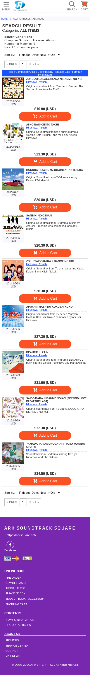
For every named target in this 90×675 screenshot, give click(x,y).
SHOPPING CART (16, 604)
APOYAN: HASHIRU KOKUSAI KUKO (49, 306)
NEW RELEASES (15, 582)
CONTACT (11, 650)
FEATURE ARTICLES (18, 625)
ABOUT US (12, 640)
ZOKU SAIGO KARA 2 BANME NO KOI (50, 261)
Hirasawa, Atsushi (36, 82)
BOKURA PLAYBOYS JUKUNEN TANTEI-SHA (54, 170)
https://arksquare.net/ (21, 535)
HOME (20, 5)
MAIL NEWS (12, 656)
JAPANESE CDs (15, 593)
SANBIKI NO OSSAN (39, 215)
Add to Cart (48, 116)
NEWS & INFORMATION (19, 619)
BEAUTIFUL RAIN (37, 352)
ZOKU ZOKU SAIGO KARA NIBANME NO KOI (54, 79)
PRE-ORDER (13, 577)
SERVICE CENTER (17, 645)
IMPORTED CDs (15, 588)
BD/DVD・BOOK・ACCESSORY (25, 598)
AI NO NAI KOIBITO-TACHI (42, 124)
